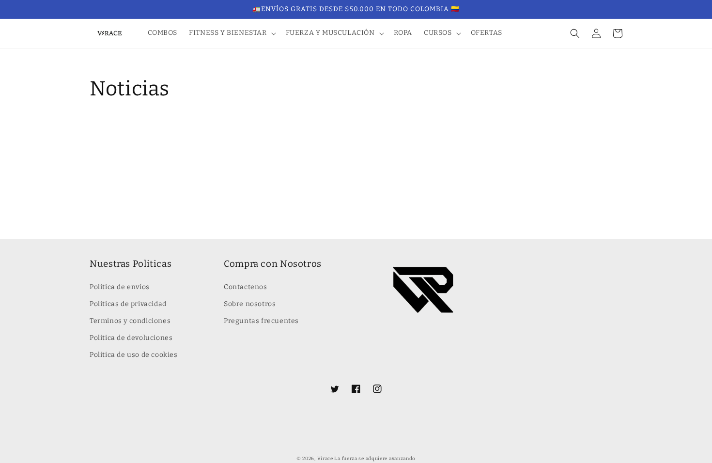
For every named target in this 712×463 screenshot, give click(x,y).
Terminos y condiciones (130, 321)
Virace (325, 459)
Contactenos (245, 287)
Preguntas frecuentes (261, 321)
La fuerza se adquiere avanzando (375, 459)
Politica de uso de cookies (134, 355)
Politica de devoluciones (131, 338)
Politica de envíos (120, 287)
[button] (231, 33)
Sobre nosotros (250, 304)
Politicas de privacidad (128, 304)
